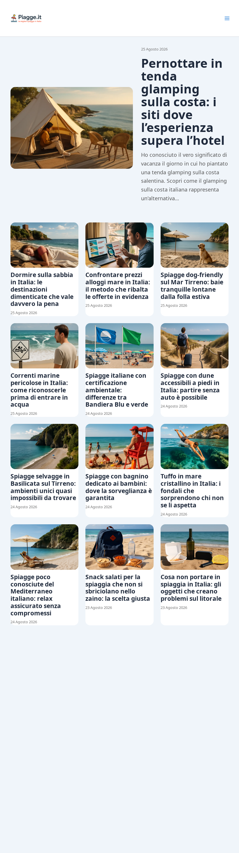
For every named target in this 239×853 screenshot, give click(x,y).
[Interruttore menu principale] (227, 18)
